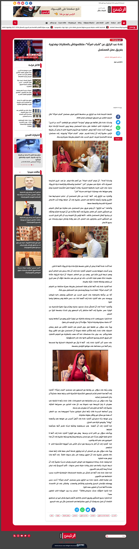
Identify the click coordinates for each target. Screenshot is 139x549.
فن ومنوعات (72, 23)
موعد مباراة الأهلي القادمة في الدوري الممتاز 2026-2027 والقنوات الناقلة (45, 27)
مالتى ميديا (62, 23)
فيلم (51, 516)
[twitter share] (118, 122)
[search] (15, 22)
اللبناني (93, 516)
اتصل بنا (61, 542)
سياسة (113, 23)
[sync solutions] (80, 545)
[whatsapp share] (118, 128)
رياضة (80, 23)
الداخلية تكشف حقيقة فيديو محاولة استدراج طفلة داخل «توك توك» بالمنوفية (99, 27)
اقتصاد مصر (99, 23)
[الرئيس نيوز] (116, 9)
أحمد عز (114, 516)
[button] (33, 164)
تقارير (107, 23)
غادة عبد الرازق (84, 516)
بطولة (57, 516)
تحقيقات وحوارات (88, 23)
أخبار (119, 23)
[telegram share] (118, 133)
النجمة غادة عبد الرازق (103, 516)
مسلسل (75, 516)
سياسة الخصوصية (69, 542)
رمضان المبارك (66, 516)
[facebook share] (118, 117)
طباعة (117, 139)
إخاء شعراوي (116, 107)
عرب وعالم (53, 23)
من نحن (78, 542)
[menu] (46, 22)
